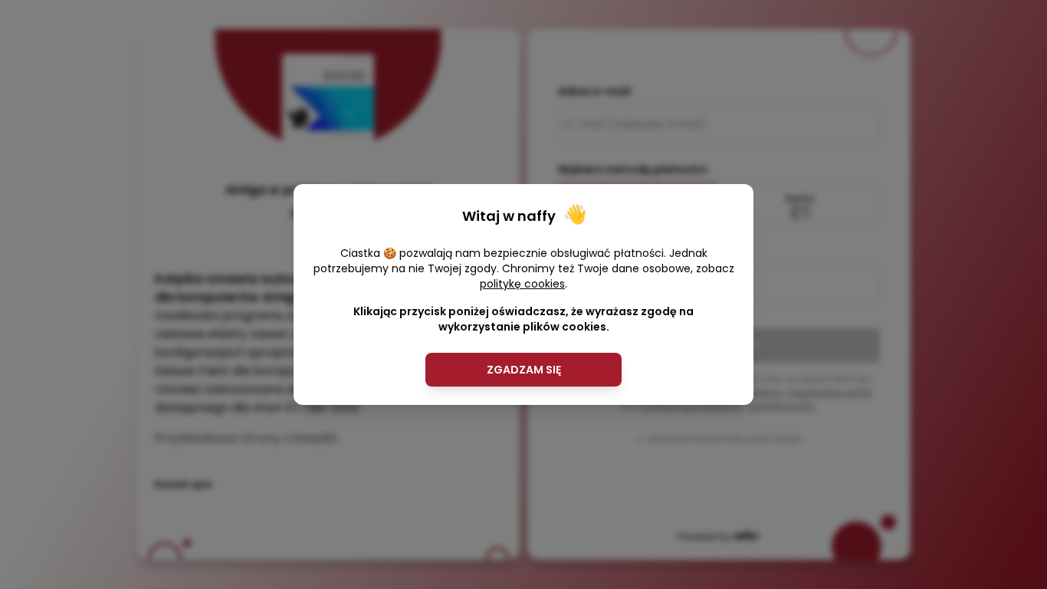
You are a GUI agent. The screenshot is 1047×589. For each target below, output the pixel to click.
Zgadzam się (524, 369)
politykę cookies (522, 283)
